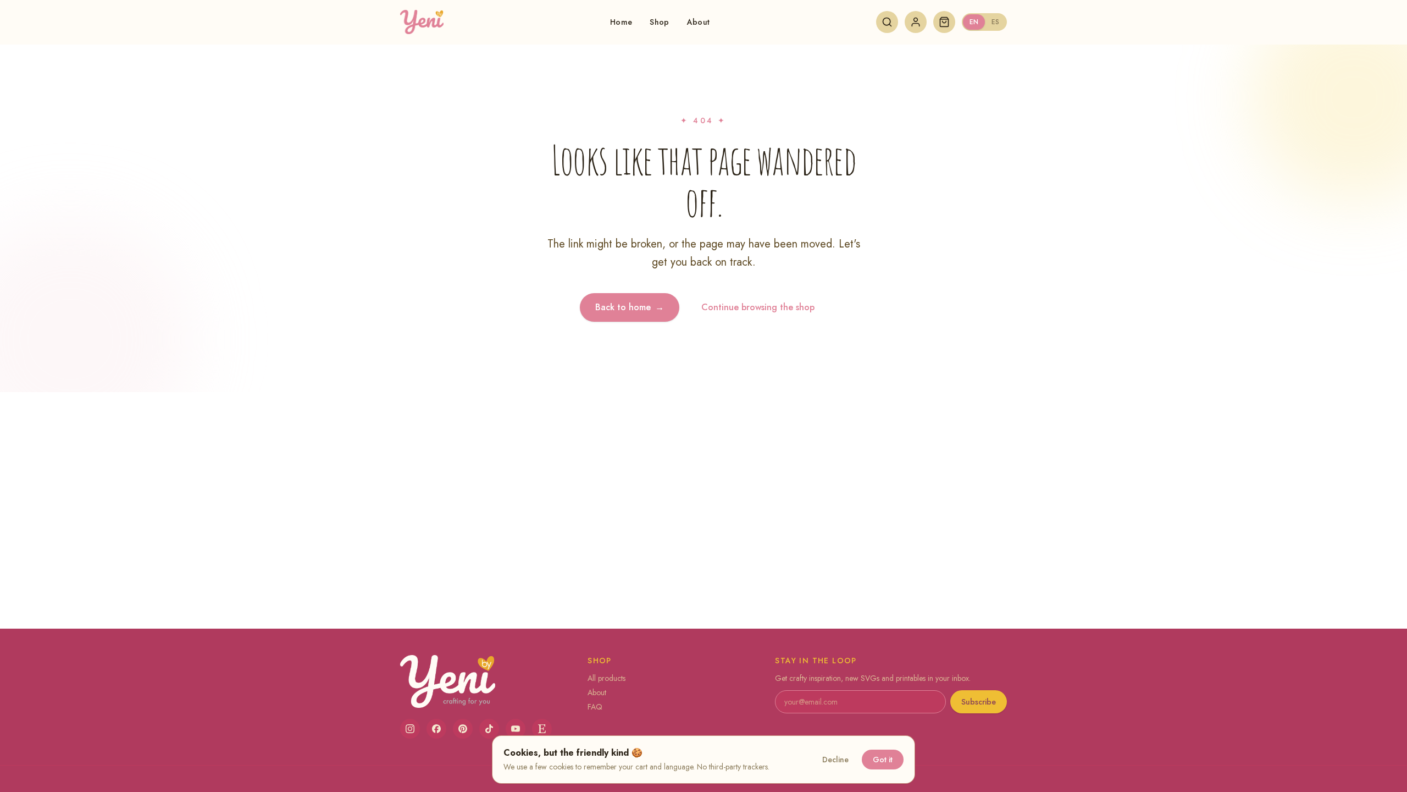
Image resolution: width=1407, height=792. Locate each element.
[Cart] (944, 22)
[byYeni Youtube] (515, 729)
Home (621, 22)
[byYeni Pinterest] (463, 729)
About (698, 22)
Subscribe (978, 701)
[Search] (887, 22)
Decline (835, 759)
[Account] (916, 22)
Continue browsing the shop (758, 307)
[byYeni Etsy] (542, 729)
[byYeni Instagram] (410, 729)
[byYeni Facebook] (436, 729)
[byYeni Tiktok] (489, 729)
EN (974, 22)
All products (606, 678)
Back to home (629, 307)
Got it (883, 759)
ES (995, 22)
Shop (659, 22)
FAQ (595, 706)
